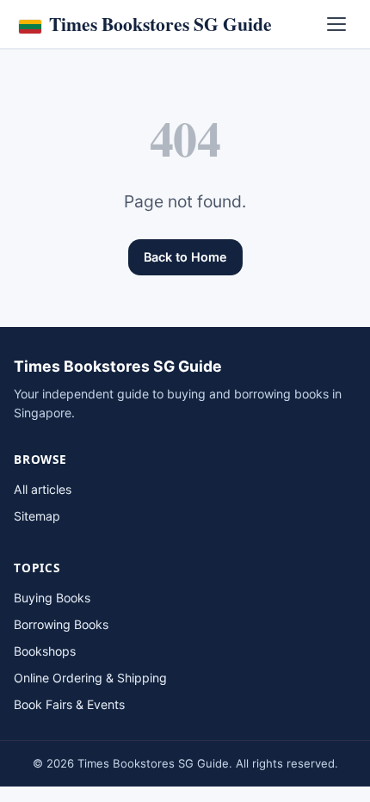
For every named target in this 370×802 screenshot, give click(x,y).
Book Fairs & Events (69, 704)
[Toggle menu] (336, 24)
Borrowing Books (61, 624)
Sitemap (37, 516)
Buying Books (52, 597)
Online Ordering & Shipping (90, 677)
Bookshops (45, 651)
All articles (42, 489)
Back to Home (185, 257)
